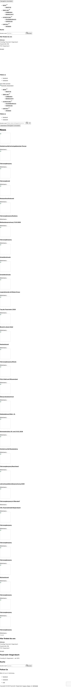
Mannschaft (10, 14)
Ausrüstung (7, 17)
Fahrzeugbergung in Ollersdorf (10, 501)
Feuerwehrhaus (11, 19)
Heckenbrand (4, 344)
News (4, 5)
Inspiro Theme (26, 686)
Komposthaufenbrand (7, 198)
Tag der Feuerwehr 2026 (8, 309)
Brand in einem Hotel (6, 327)
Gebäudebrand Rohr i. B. (7, 414)
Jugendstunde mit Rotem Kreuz (10, 292)
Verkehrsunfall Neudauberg (9, 449)
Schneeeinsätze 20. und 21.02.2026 (11, 431)
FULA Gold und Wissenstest (9, 379)
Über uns (6, 10)
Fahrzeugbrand (5, 181)
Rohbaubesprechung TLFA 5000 (10, 222)
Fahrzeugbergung (6, 163)
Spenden (8, 26)
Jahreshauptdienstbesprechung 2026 (12, 484)
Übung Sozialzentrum (7, 396)
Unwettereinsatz (5, 257)
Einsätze (8, 7)
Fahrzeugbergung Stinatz (8, 362)
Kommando (9, 12)
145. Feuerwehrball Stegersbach (10, 507)
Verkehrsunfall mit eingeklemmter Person (13, 146)
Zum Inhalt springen (5, 83)
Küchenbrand (4, 577)
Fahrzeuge (9, 21)
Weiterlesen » (3, 149)
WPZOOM (35, 686)
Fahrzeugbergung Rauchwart (9, 466)
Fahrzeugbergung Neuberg (8, 216)
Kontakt (5, 24)
